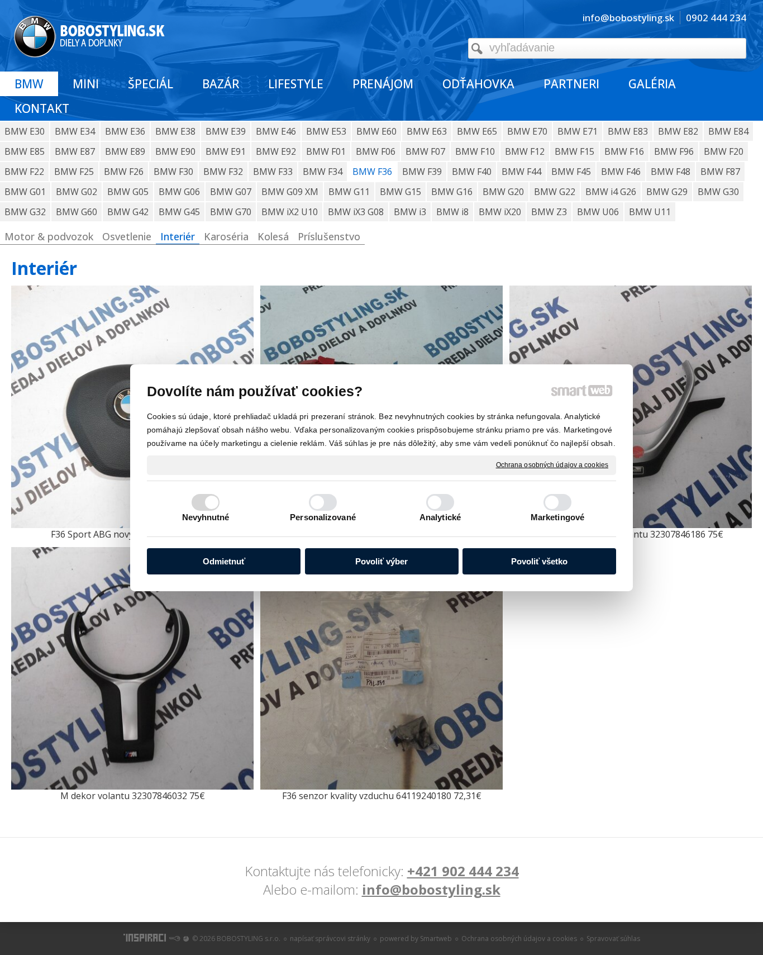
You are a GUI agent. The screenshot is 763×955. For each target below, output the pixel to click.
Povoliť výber (381, 561)
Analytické (440, 517)
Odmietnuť (224, 561)
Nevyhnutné (206, 517)
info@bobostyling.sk (431, 889)
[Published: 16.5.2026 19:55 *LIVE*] (174, 938)
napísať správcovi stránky (330, 938)
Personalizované (323, 517)
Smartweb (436, 938)
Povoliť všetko (539, 561)
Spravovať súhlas (613, 938)
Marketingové (557, 517)
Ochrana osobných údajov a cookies (552, 464)
